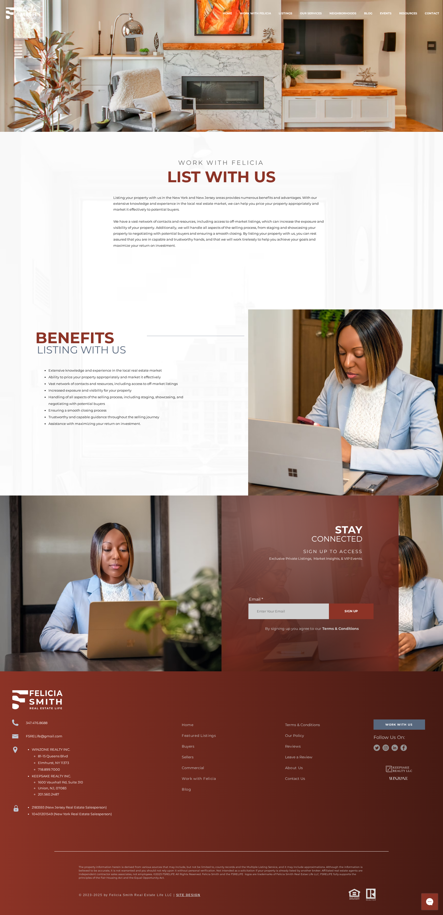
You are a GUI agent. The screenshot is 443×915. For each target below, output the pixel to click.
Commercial (193, 768)
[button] (311, 13)
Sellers (188, 757)
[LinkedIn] (394, 748)
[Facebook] (403, 748)
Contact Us (295, 778)
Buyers (188, 746)
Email (254, 599)
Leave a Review (298, 757)
